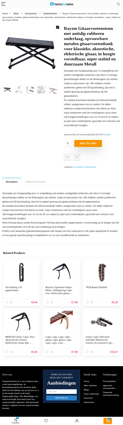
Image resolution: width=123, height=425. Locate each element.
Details (107, 135)
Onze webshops (91, 394)
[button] (57, 27)
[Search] (118, 4)
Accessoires (31, 13)
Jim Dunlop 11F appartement (13, 289)
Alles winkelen (90, 385)
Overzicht (88, 398)
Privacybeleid (109, 381)
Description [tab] (12, 182)
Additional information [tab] (35, 182)
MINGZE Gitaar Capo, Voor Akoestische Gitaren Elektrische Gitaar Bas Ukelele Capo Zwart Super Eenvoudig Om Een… (20, 342)
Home (5, 13)
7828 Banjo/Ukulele (96, 287)
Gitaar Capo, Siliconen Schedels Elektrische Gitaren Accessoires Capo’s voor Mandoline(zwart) (100, 341)
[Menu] (3, 4)
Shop (16, 13)
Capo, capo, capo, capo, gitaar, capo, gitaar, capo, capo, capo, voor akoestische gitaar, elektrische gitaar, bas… (58, 342)
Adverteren (89, 402)
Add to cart (88, 143)
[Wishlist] (46, 421)
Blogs (86, 389)
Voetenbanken (50, 13)
